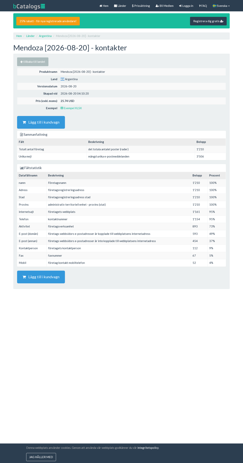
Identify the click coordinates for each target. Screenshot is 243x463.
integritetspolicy (148, 447)
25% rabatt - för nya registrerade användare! (48, 21)
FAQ (204, 5)
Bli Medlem (166, 5)
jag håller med (41, 457)
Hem (105, 5)
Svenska (222, 5)
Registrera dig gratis (206, 21)
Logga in (187, 5)
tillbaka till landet (34, 61)
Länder (121, 5)
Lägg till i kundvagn (42, 122)
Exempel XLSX (72, 108)
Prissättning (142, 5)
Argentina (45, 36)
